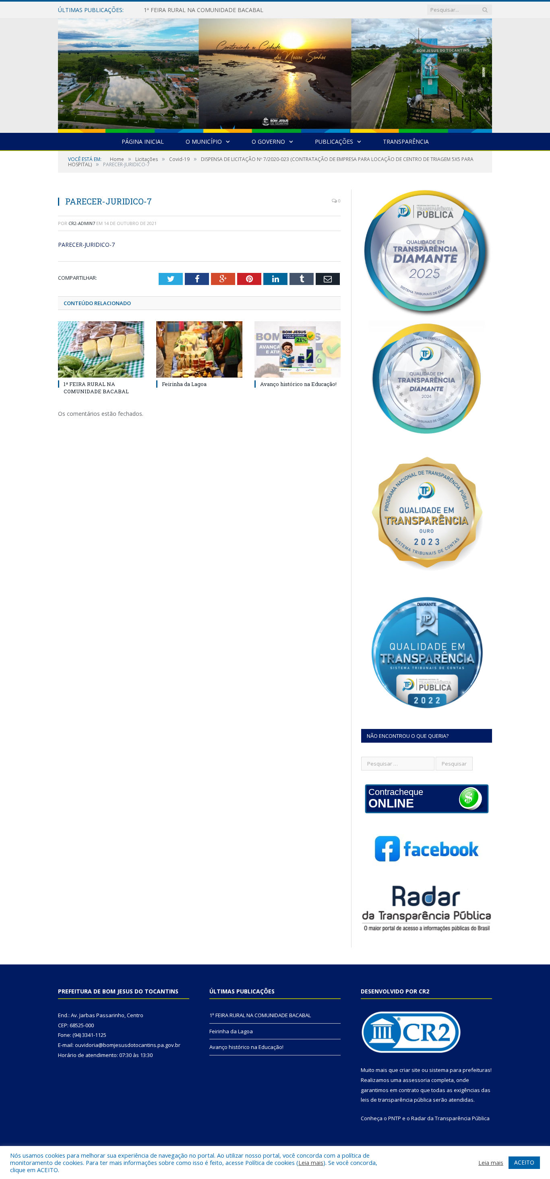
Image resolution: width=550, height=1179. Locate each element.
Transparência (406, 141)
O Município (204, 141)
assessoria (416, 1080)
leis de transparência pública (396, 1099)
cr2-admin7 (81, 223)
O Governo (268, 141)
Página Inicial (143, 141)
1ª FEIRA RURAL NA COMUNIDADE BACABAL (96, 387)
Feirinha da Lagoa (167, 10)
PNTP (394, 1118)
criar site (409, 1070)
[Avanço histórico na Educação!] (297, 349)
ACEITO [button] (524, 1162)
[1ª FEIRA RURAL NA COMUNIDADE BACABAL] (101, 349)
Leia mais (310, 1162)
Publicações (334, 141)
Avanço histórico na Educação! (298, 384)
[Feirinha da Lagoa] (199, 349)
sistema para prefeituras (459, 1070)
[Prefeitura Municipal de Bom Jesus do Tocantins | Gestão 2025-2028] (275, 74)
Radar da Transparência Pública (450, 1118)
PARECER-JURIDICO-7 (86, 244)
